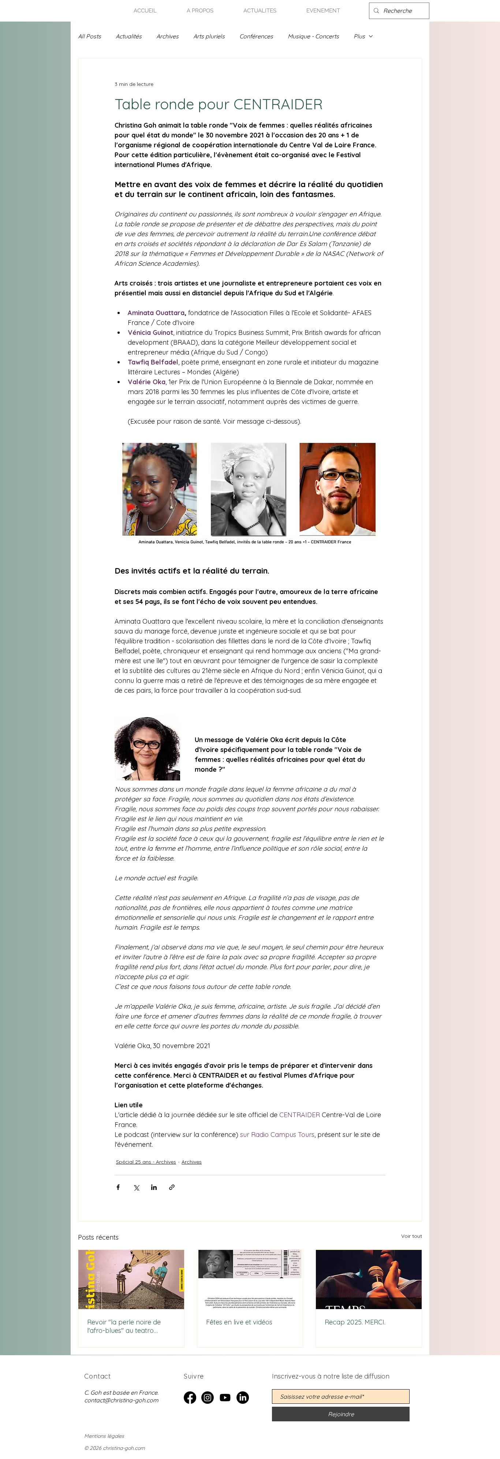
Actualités (129, 36)
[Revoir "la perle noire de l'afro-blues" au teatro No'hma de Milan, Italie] (131, 1279)
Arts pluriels (209, 36)
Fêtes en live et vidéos (239, 1322)
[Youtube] (225, 1397)
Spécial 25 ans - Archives (146, 1161)
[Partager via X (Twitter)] (136, 1187)
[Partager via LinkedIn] (153, 1187)
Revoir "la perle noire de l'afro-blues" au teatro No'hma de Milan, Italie (124, 1326)
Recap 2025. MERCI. (355, 1322)
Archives (167, 36)
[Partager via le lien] (171, 1187)
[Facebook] (190, 1397)
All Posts (89, 36)
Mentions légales (104, 1436)
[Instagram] (207, 1397)
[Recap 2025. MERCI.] (369, 1279)
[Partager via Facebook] (118, 1187)
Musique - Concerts (313, 36)
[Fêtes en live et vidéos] (250, 1279)
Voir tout (411, 1236)
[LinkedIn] (242, 1397)
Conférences (256, 36)
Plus (359, 36)
